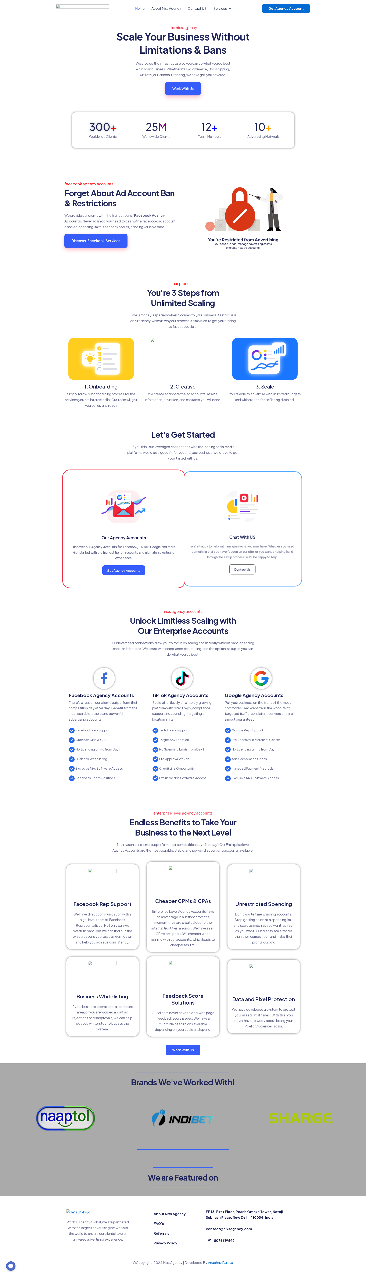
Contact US (197, 8)
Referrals (161, 1233)
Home (140, 8)
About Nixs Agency (166, 8)
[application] (229, 8)
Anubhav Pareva (220, 1262)
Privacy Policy (165, 1243)
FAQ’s (159, 1223)
